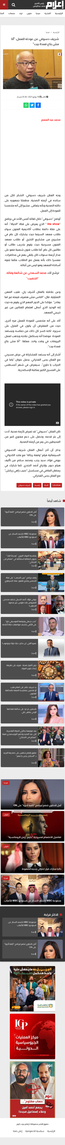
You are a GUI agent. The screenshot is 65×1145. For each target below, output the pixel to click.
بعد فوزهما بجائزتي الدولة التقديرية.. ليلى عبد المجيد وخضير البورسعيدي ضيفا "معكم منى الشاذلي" (19, 734)
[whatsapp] (26, 105)
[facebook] (38, 105)
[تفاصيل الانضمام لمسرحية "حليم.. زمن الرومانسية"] (32, 826)
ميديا (38, 13)
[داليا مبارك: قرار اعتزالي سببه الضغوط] (32, 858)
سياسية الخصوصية (34, 1131)
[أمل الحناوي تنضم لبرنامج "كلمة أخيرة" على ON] (51, 516)
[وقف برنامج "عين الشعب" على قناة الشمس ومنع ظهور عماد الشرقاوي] (51, 582)
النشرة (47, 13)
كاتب (43, 97)
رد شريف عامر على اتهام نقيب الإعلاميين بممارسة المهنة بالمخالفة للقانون (20, 690)
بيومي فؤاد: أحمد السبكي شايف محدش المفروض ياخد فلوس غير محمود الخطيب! (19, 602)
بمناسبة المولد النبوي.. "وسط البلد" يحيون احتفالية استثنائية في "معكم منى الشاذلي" (19, 559)
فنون (29, 13)
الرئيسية (59, 13)
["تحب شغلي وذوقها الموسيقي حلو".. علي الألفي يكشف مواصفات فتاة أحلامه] (51, 626)
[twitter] (32, 105)
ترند (21, 13)
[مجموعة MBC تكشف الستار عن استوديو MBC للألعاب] (51, 538)
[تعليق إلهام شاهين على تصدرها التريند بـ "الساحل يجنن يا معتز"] (51, 757)
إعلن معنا (17, 1131)
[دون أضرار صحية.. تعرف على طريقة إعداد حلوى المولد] (51, 670)
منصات (11, 13)
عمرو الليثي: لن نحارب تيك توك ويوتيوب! (19, 643)
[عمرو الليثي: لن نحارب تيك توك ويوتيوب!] (51, 648)
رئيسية (37, 485)
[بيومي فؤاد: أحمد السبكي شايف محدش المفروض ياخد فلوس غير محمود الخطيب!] (51, 604)
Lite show (56, 485)
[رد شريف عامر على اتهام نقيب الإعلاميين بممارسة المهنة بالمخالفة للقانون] (51, 692)
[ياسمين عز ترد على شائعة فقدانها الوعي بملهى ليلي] (51, 714)
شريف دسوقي (24, 485)
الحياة (46, 485)
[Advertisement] (32, 157)
